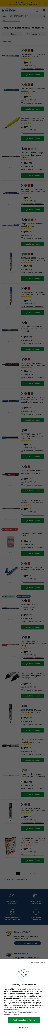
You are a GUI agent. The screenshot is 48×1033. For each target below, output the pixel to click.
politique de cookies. (11, 1014)
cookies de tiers (34, 998)
